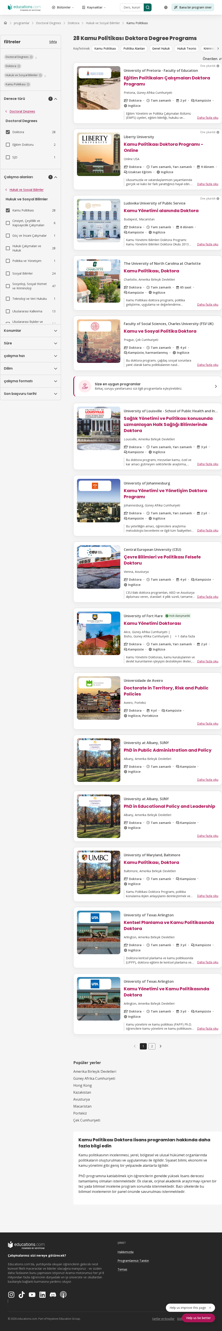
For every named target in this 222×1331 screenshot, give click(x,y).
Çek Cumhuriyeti (86, 1120)
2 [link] (152, 1046)
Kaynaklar (95, 7)
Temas (122, 1269)
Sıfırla (53, 42)
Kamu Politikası (105, 48)
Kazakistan (82, 1092)
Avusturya (81, 1099)
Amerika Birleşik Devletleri (94, 1071)
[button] (19, 57)
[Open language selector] (166, 7)
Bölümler (64, 7)
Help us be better (198, 1318)
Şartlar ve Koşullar (163, 1319)
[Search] (148, 7)
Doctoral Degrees (22, 111)
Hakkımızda (126, 1252)
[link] (137, 23)
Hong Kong (82, 1085)
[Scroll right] (218, 48)
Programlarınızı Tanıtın (133, 1261)
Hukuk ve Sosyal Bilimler (27, 190)
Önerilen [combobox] (210, 58)
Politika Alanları (134, 48)
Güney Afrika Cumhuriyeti (94, 1078)
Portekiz (80, 1113)
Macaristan (82, 1106)
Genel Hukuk (161, 48)
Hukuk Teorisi (186, 48)
